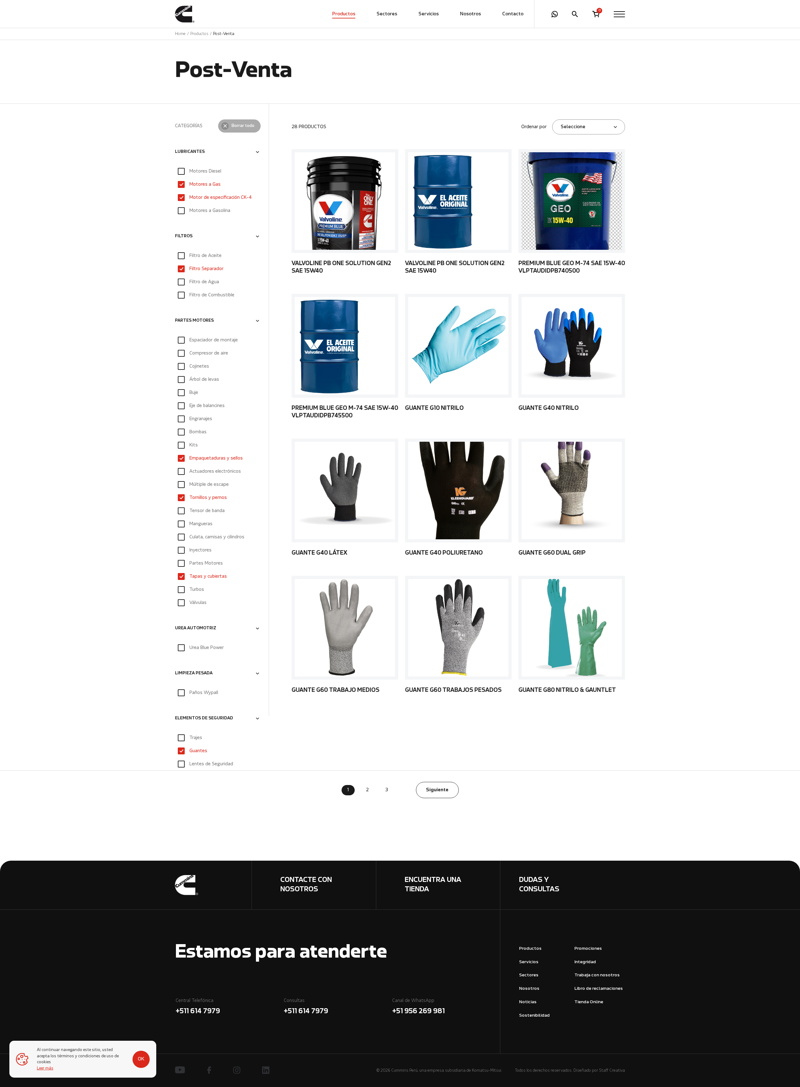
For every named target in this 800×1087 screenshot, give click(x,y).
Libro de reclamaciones (598, 989)
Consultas (306, 1007)
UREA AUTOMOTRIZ (195, 628)
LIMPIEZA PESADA (193, 673)
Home (180, 34)
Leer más (45, 1068)
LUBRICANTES (190, 152)
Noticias (528, 1002)
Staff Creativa (612, 1071)
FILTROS (183, 236)
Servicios (428, 14)
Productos (343, 14)
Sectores (387, 14)
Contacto (512, 14)
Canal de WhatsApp (418, 1007)
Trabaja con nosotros (597, 975)
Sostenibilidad (534, 1016)
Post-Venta (223, 34)
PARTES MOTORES (194, 321)
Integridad (585, 962)
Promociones (588, 949)
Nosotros (470, 14)
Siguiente (437, 790)
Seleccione (573, 127)
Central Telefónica (198, 1007)
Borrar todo (243, 126)
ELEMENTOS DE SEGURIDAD (204, 718)
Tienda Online (588, 1002)
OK (141, 1059)
